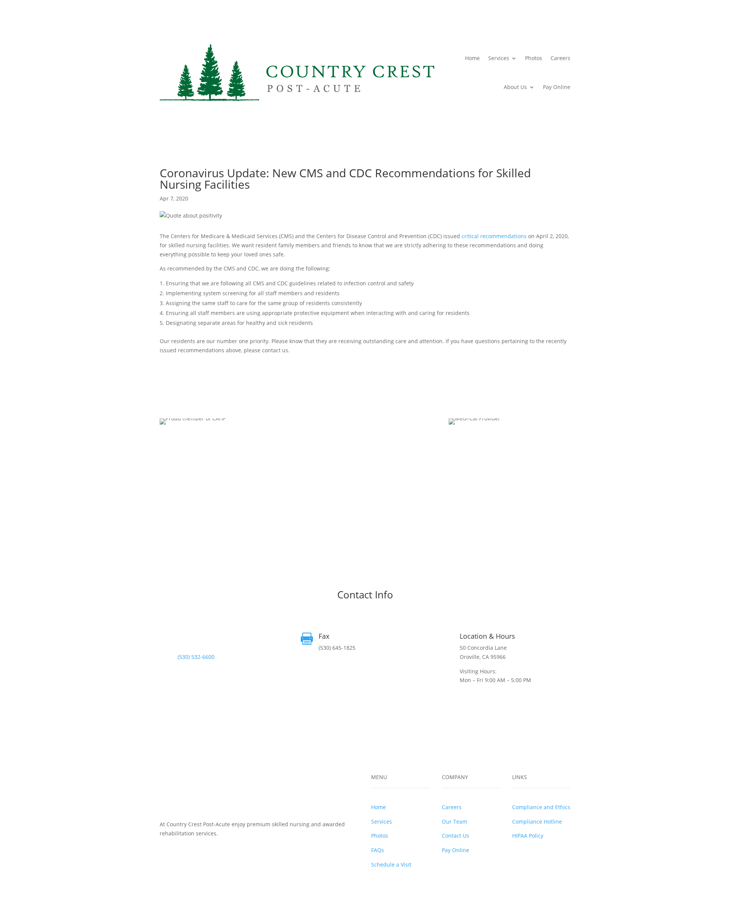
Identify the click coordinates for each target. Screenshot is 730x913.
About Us (515, 87)
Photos (533, 58)
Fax (324, 636)
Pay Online (556, 87)
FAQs (377, 850)
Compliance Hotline (537, 821)
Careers (560, 58)
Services (498, 58)
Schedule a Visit (391, 864)
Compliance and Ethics (541, 807)
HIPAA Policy (527, 835)
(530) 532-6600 (196, 656)
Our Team (454, 821)
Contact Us (455, 835)
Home (472, 58)
